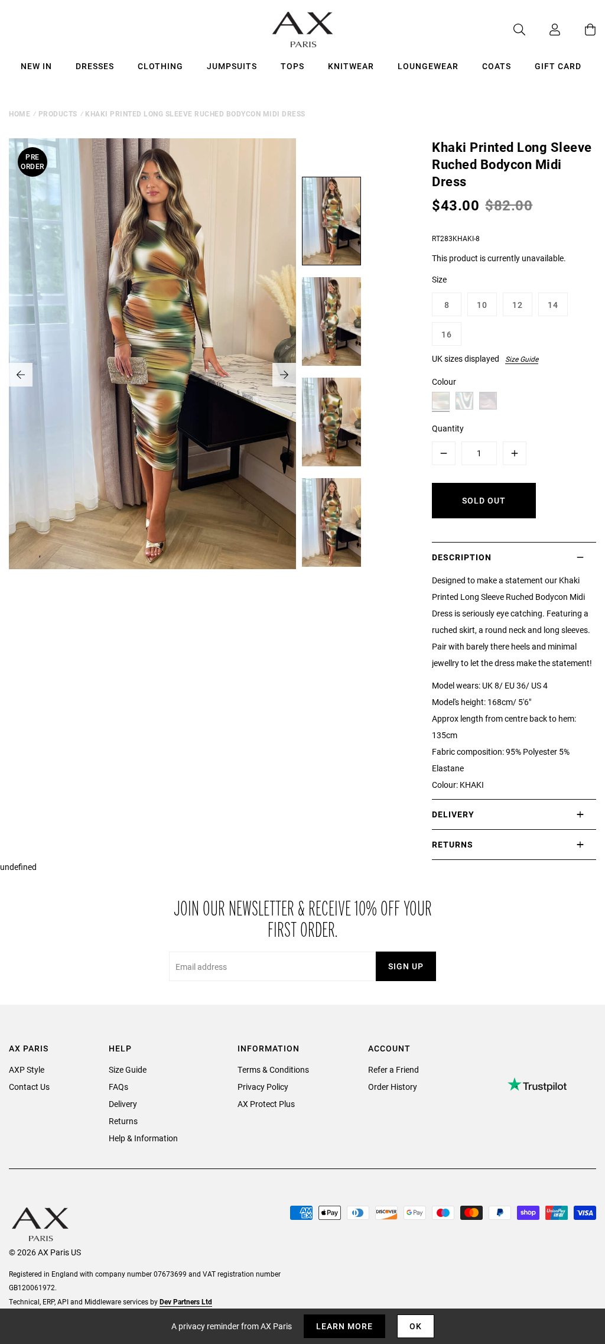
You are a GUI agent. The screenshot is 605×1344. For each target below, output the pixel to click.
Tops (292, 66)
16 (446, 334)
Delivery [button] (453, 814)
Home (19, 113)
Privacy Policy (263, 1086)
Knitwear (351, 66)
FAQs (118, 1086)
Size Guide (521, 358)
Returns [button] (452, 844)
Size (439, 279)
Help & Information (143, 1138)
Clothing (160, 66)
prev (20, 375)
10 (482, 304)
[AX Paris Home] (302, 29)
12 (517, 304)
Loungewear (428, 66)
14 (553, 304)
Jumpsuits (232, 66)
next (284, 375)
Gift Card (558, 66)
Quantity (448, 428)
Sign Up (406, 966)
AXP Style (26, 1069)
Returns (123, 1121)
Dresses (95, 66)
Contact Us (29, 1086)
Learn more (344, 1326)
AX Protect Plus (266, 1103)
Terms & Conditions (273, 1069)
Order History (392, 1086)
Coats (496, 66)
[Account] (543, 29)
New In (36, 66)
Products (57, 113)
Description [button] (462, 557)
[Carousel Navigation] (152, 375)
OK (415, 1326)
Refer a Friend (393, 1069)
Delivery (123, 1103)
